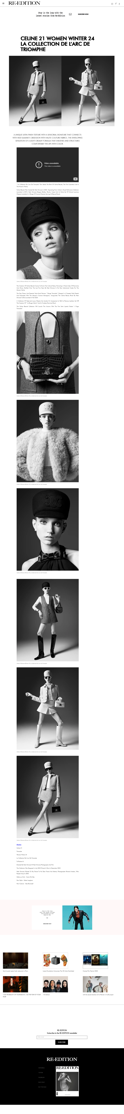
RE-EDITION (62, 1030)
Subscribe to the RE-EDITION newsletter (62, 1033)
